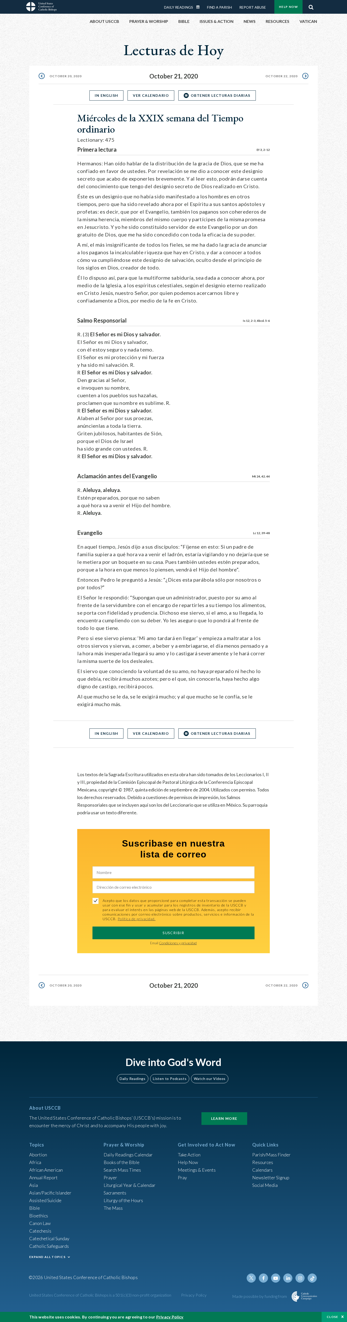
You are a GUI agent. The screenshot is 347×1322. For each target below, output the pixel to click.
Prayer (110, 1177)
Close (332, 1317)
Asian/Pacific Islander (50, 1193)
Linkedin (287, 1278)
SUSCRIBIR (173, 933)
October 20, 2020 (66, 76)
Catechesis (40, 1231)
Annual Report (43, 1177)
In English (106, 95)
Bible (34, 1208)
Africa (35, 1162)
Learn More (224, 1118)
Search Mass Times (122, 1170)
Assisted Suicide (45, 1200)
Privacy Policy (194, 1295)
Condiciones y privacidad (178, 943)
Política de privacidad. (136, 919)
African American (46, 1170)
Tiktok (312, 1278)
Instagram (300, 1278)
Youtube (275, 1278)
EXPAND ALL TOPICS (47, 1257)
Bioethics (38, 1215)
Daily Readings (178, 7)
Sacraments (115, 1193)
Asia (33, 1185)
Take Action (189, 1154)
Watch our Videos (210, 1078)
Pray (182, 1177)
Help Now (288, 7)
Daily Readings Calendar (199, 7)
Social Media (265, 1185)
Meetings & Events (197, 1170)
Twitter (251, 1278)
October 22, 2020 (281, 76)
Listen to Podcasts (169, 1078)
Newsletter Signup (270, 1177)
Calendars (262, 1170)
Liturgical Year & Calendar (129, 1185)
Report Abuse (252, 7)
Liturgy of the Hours (123, 1200)
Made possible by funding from (260, 1296)
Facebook (263, 1278)
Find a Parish (219, 7)
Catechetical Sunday (49, 1238)
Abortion (38, 1154)
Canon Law (40, 1223)
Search (311, 6)
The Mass (113, 1208)
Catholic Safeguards (49, 1246)
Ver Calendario (151, 95)
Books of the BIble (121, 1162)
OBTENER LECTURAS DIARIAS (220, 95)
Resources (262, 1162)
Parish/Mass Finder (271, 1154)
